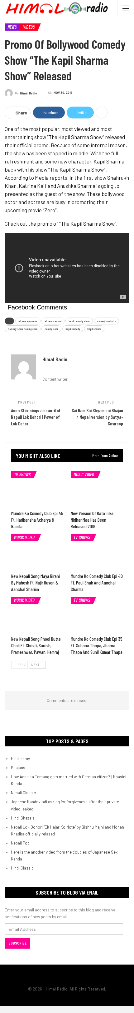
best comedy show (79, 321)
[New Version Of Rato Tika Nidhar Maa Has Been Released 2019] (97, 489)
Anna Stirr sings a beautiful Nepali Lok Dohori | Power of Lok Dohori (35, 417)
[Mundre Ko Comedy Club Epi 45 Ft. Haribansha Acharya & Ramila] (37, 489)
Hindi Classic (22, 867)
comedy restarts (106, 321)
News (12, 27)
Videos (29, 27)
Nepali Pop (20, 842)
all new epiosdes (27, 321)
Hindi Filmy (20, 758)
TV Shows (22, 474)
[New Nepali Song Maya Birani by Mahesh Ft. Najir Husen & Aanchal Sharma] (37, 552)
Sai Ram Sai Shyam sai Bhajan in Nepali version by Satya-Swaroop (97, 417)
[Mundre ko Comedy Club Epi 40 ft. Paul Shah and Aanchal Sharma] (97, 552)
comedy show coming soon (22, 329)
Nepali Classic (23, 792)
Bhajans (18, 767)
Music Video (84, 474)
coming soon (51, 329)
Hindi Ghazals (23, 817)
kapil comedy (72, 329)
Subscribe (17, 942)
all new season (53, 321)
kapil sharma (94, 329)
